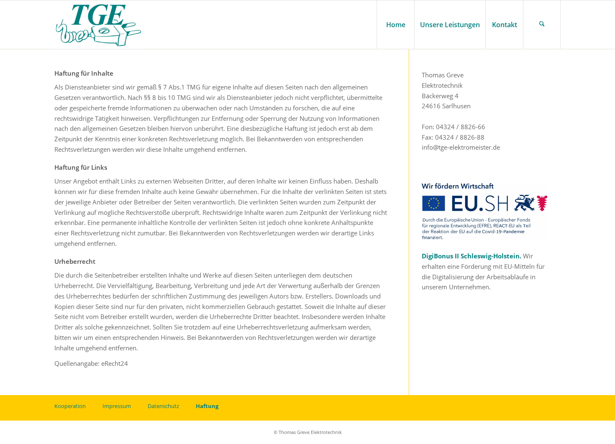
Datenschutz (163, 406)
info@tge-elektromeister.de (461, 147)
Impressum (116, 406)
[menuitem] (395, 24)
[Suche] (542, 24)
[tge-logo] (98, 24)
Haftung (207, 406)
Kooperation (70, 406)
